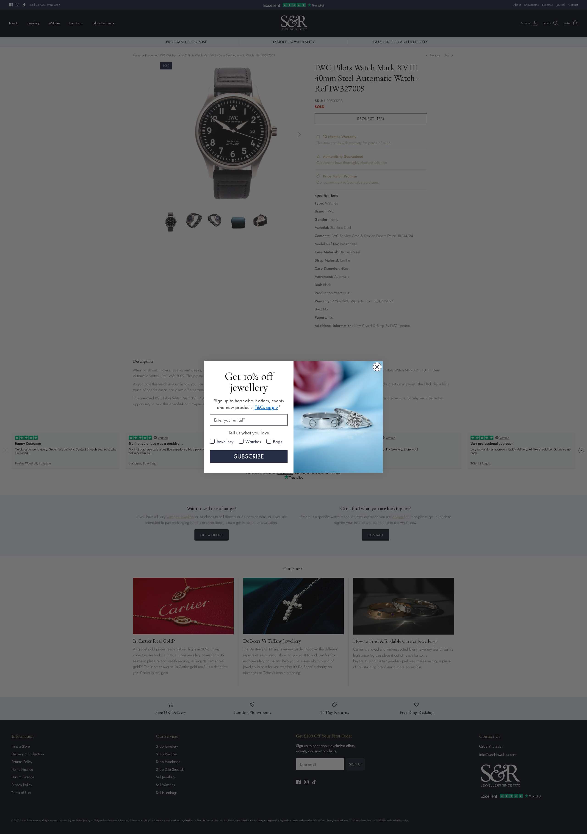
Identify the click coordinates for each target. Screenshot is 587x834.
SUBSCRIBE (249, 456)
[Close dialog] (377, 367)
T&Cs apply (266, 407)
